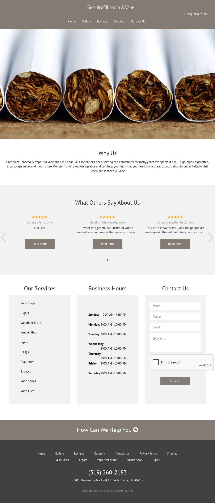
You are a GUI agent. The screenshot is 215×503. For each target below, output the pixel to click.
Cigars (25, 313)
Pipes (24, 342)
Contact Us (138, 21)
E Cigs (25, 352)
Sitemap (172, 453)
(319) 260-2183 (196, 14)
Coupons (119, 21)
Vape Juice (27, 391)
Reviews (102, 21)
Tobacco (26, 371)
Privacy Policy (148, 453)
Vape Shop (28, 303)
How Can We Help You (105, 430)
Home (72, 21)
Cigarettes (27, 362)
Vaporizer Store (31, 323)
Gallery (86, 21)
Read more (40, 244)
